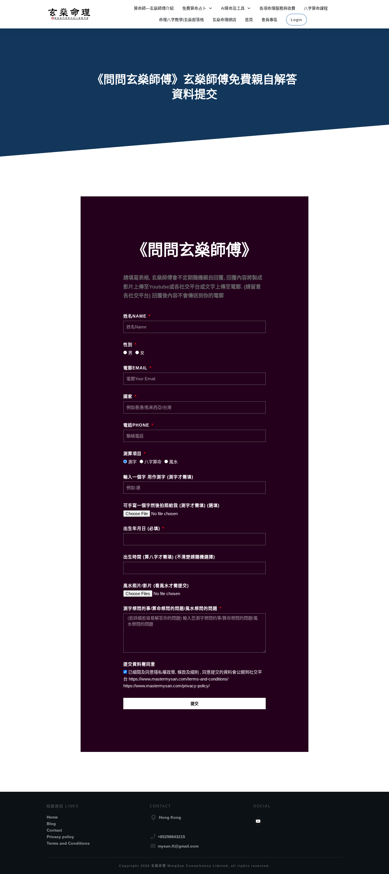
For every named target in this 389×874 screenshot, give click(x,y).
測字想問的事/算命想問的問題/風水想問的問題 (171, 608)
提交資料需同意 (139, 664)
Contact (54, 830)
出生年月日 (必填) (142, 528)
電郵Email (136, 367)
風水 (173, 461)
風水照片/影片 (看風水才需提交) (156, 585)
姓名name (135, 316)
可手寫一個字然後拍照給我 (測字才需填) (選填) (171, 505)
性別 (128, 344)
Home (52, 817)
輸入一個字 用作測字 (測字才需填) (158, 476)
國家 (128, 396)
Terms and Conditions (68, 843)
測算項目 (133, 453)
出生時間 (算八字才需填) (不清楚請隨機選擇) (169, 556)
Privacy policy (60, 836)
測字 (132, 461)
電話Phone (137, 425)
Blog (51, 823)
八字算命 (152, 461)
